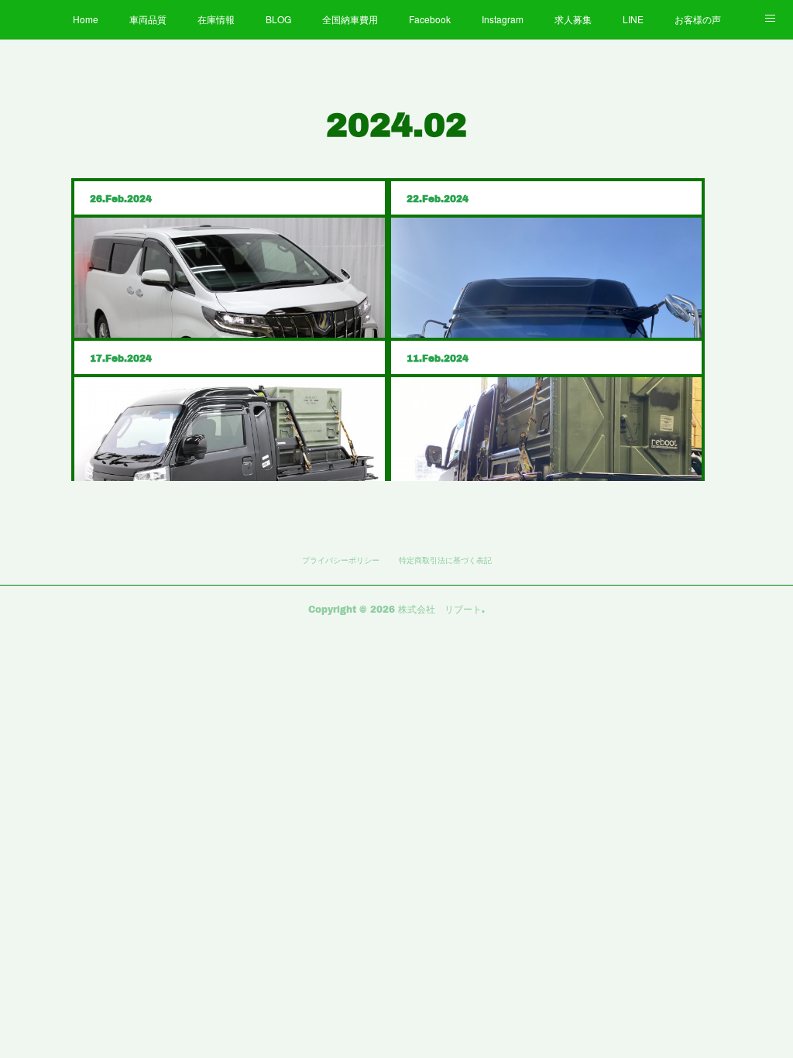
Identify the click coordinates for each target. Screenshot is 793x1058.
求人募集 (573, 19)
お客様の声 (698, 19)
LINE (633, 19)
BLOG (278, 19)
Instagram (503, 19)
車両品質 (147, 19)
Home (85, 19)
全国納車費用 (350, 19)
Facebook (430, 19)
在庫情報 (216, 19)
